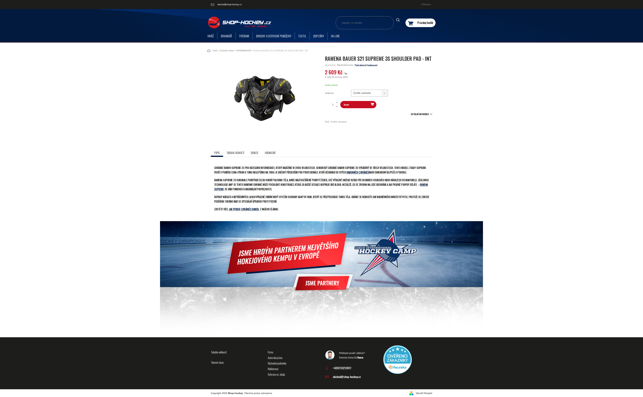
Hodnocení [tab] (270, 153)
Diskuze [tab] (254, 153)
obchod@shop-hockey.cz (347, 377)
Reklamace (273, 369)
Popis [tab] (217, 153)
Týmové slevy (217, 362)
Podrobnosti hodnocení (366, 65)
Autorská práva (275, 358)
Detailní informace (420, 114)
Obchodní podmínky (277, 363)
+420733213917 (342, 368)
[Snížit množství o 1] (337, 106)
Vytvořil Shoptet (424, 393)
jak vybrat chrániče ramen (244, 209)
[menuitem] (210, 36)
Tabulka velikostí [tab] (235, 153)
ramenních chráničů (357, 172)
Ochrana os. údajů (276, 374)
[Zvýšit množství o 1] (337, 103)
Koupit (346, 104)
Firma (270, 352)
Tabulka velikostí (219, 352)
